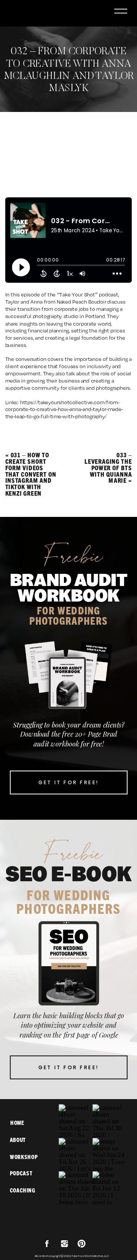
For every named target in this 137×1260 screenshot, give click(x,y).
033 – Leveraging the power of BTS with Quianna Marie (108, 467)
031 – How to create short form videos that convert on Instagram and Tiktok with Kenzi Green (30, 473)
